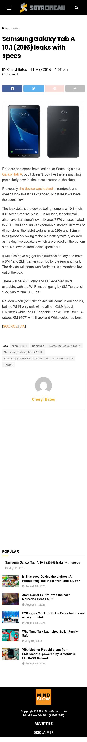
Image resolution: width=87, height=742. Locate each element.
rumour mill (19, 345)
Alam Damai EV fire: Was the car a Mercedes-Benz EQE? (46, 597)
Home (5, 28)
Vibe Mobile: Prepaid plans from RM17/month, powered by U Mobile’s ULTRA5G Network (48, 653)
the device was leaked (36, 188)
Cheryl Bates (43, 399)
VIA (22, 326)
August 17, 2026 (34, 604)
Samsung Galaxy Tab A (64, 345)
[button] (8, 7)
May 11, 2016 (16, 568)
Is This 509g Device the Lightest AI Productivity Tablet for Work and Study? (51, 578)
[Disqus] (43, 477)
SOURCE (10, 326)
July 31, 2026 (33, 641)
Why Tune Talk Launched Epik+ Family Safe (50, 633)
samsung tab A (63, 358)
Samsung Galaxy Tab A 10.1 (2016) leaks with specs (42, 562)
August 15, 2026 (34, 663)
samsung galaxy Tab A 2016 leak (26, 358)
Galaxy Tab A (12, 174)
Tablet (8, 364)
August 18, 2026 (34, 586)
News (15, 28)
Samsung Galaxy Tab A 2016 (23, 352)
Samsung (38, 345)
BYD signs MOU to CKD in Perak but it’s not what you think (53, 615)
